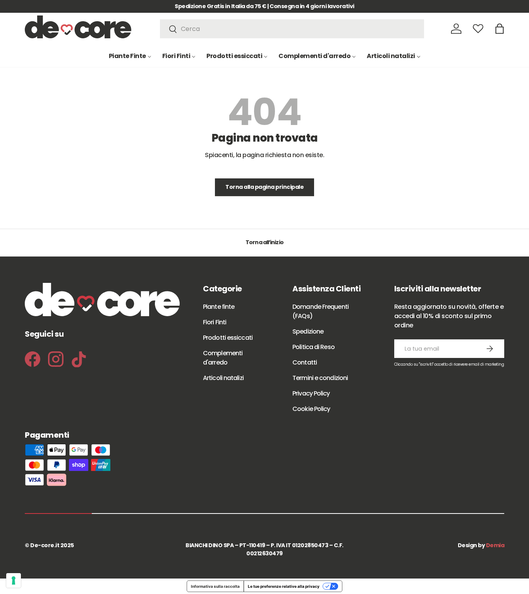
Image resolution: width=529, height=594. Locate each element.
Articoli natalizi (223, 377)
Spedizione (307, 331)
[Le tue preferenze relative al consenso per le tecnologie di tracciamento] (13, 580)
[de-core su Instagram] (55, 359)
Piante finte (218, 306)
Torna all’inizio (264, 242)
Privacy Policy (311, 393)
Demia (495, 545)
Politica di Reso (313, 346)
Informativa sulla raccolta (215, 586)
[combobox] (292, 28)
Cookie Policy (311, 408)
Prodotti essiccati (227, 337)
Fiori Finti (214, 322)
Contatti (304, 362)
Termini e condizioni (320, 377)
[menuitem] (130, 55)
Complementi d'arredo (222, 358)
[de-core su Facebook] (32, 359)
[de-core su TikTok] (79, 359)
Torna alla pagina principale (264, 187)
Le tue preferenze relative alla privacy (283, 586)
